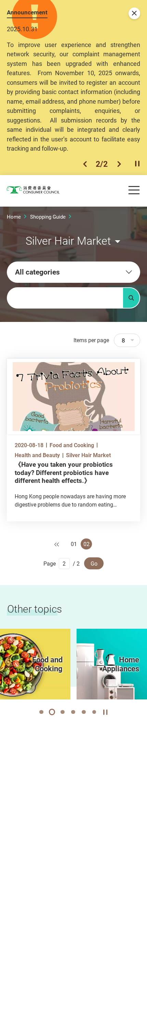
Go (94, 563)
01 (74, 544)
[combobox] (73, 272)
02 (86, 544)
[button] (85, 164)
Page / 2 (61, 563)
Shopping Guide (48, 216)
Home (14, 216)
